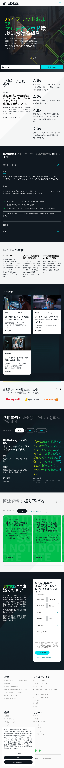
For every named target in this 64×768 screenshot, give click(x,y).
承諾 (18, 757)
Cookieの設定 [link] (47, 758)
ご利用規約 (27, 746)
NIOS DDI (6, 481)
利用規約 (49, 657)
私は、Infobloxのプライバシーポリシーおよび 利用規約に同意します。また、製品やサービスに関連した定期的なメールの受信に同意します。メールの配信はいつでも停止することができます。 (47, 645)
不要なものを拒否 (18, 762)
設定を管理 (18, 753)
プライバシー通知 (22, 742)
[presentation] (56, 389)
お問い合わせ (42, 652)
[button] (60, 3)
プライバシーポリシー (40, 657)
